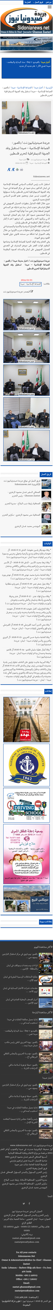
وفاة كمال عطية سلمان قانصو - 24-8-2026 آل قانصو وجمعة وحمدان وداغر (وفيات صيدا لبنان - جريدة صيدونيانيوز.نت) (29, 654)
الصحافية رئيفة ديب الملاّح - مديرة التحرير (22, 504)
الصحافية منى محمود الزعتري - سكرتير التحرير (21, 515)
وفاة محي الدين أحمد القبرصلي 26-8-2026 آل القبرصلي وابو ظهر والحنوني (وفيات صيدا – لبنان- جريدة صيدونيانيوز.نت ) (27, 629)
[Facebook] (29, 1203)
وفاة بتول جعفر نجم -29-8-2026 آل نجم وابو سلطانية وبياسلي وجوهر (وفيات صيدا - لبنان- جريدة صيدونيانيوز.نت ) (28, 588)
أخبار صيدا (45, 60)
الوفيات (47, 544)
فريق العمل (39, 2)
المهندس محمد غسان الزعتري (27, 526)
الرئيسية (49, 88)
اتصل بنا (28, 2)
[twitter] (24, 1203)
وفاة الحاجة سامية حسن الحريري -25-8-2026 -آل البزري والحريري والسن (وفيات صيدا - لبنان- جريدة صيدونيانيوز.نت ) (27, 641)
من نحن (48, 2)
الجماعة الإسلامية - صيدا (21, 88)
